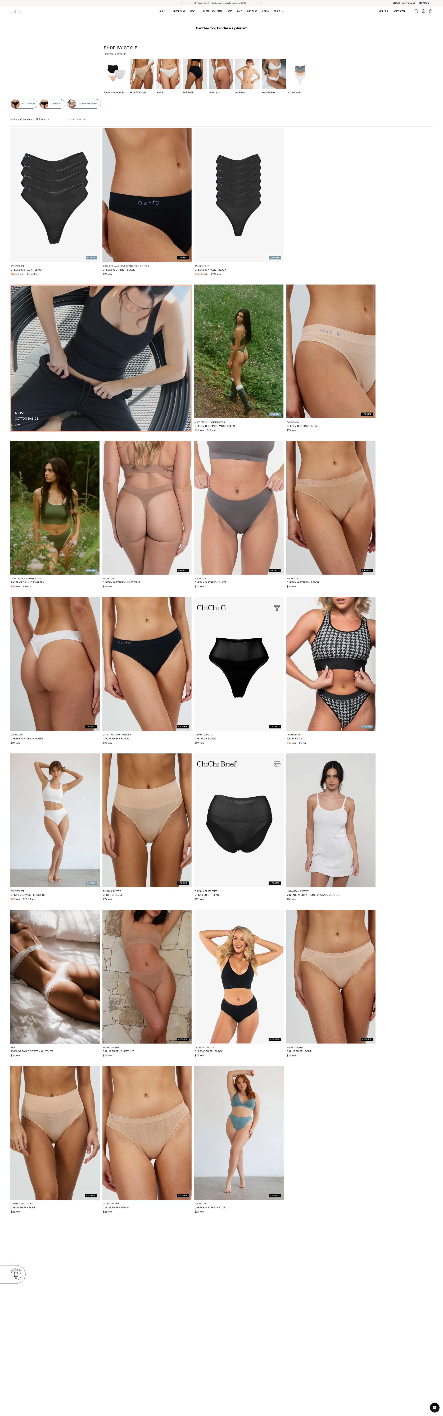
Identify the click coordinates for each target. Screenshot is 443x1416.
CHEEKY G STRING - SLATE (210, 582)
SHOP (18, 424)
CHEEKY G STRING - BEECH (303, 582)
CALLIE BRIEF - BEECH (116, 1207)
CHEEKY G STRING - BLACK (119, 269)
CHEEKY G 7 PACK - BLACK (210, 269)
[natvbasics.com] (19, 11)
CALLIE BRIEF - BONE (299, 1051)
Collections (26, 119)
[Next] (261, 3)
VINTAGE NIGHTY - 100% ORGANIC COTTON (313, 894)
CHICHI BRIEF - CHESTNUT (302, 1207)
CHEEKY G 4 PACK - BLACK (27, 269)
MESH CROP (294, 1363)
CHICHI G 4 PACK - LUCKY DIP (28, 894)
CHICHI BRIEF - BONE (23, 1207)
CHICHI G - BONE (113, 894)
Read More (212, 3)
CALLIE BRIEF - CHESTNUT (118, 1051)
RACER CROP (294, 738)
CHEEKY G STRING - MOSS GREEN (215, 425)
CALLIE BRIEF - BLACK (116, 738)
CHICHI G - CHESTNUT (116, 1363)
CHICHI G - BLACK (205, 738)
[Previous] (181, 3)
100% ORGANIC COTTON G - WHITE (32, 1051)
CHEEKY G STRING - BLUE (210, 1207)
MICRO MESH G (204, 1363)
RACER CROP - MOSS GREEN (27, 582)
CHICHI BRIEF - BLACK (208, 894)
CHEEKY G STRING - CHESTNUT (121, 582)
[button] (278, 11)
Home (13, 119)
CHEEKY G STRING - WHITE (27, 738)
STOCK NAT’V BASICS (404, 3)
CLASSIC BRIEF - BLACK (209, 1051)
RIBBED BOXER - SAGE (24, 1363)
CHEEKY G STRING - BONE (302, 425)
